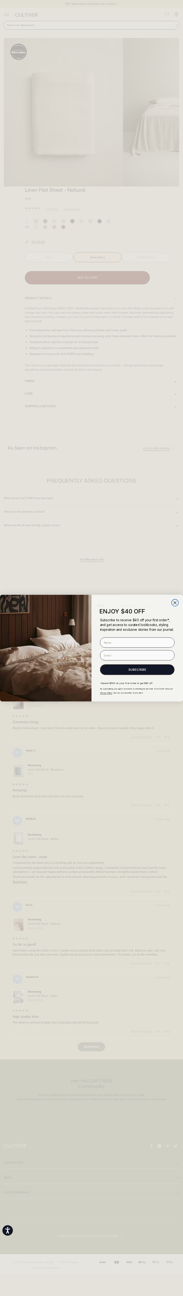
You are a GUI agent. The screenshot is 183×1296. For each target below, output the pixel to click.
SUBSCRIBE (137, 669)
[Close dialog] (175, 602)
